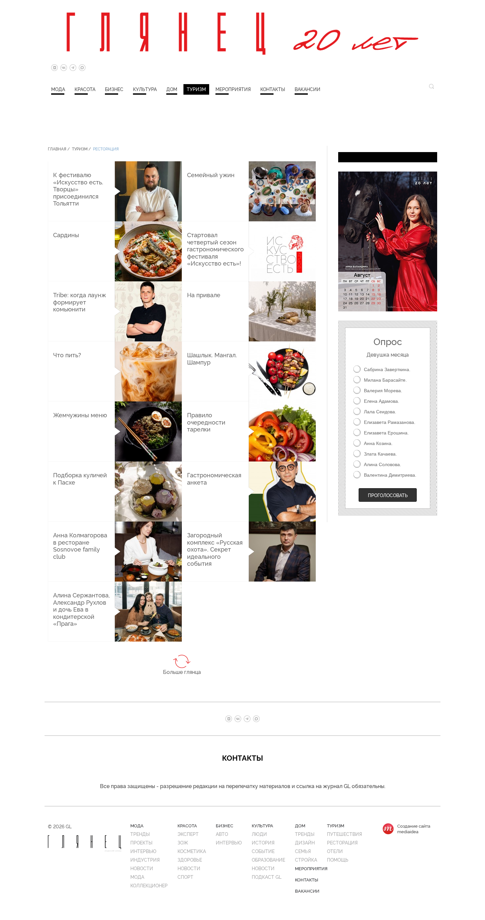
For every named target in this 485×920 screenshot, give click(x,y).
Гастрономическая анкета (214, 478)
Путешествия (344, 834)
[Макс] (82, 67)
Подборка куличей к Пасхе (80, 478)
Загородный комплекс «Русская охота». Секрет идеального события (215, 549)
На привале (203, 295)
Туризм (196, 89)
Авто (222, 834)
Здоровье (190, 859)
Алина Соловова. (382, 464)
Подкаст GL (266, 876)
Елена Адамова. (381, 401)
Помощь (337, 859)
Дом (171, 89)
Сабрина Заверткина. (387, 369)
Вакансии (307, 89)
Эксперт (188, 834)
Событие (263, 851)
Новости (141, 868)
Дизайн (305, 842)
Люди (259, 834)
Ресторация (106, 148)
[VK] (63, 67)
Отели (335, 851)
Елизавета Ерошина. (386, 432)
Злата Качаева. (380, 454)
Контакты (272, 89)
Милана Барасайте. (385, 380)
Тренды (140, 834)
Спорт (185, 876)
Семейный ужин (211, 174)
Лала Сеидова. (380, 411)
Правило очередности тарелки (206, 422)
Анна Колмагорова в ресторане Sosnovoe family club (80, 545)
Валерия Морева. (383, 390)
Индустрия (145, 859)
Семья (303, 851)
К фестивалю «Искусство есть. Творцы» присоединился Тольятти (78, 189)
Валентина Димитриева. (390, 475)
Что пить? (67, 355)
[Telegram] (73, 67)
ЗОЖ (183, 842)
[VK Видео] (54, 67)
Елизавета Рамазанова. (389, 422)
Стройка (306, 859)
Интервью (143, 851)
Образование (268, 859)
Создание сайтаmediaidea (413, 828)
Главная (57, 148)
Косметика (192, 851)
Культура (145, 89)
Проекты (141, 842)
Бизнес (114, 89)
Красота (85, 89)
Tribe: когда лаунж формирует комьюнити (79, 302)
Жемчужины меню (80, 415)
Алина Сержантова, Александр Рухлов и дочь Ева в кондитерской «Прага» (81, 609)
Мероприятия (233, 89)
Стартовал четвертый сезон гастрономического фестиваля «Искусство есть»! (215, 249)
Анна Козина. (378, 443)
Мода (58, 89)
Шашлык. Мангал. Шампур (212, 358)
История (263, 842)
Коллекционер (149, 885)
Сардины (66, 234)
